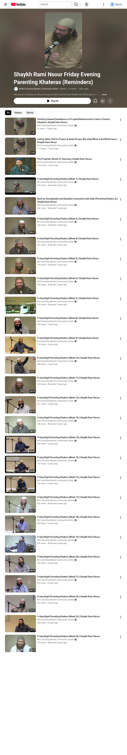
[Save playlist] (95, 101)
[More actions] (110, 101)
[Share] (103, 101)
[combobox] (55, 4)
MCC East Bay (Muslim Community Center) (55, 125)
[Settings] (103, 4)
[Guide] (5, 4)
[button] (63, 40)
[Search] (76, 4)
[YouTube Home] (18, 4)
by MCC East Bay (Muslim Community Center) (38, 89)
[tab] (8, 112)
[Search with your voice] (86, 4)
